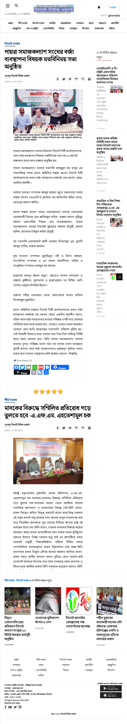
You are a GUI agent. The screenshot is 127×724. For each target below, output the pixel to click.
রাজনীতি (115, 23)
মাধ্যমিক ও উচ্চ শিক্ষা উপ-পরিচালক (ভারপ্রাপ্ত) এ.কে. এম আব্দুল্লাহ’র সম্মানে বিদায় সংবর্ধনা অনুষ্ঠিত (108, 208)
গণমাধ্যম (80, 23)
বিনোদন (85, 28)
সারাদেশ (102, 23)
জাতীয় (52, 23)
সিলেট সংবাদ (38, 23)
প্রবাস (91, 23)
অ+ (76, 78)
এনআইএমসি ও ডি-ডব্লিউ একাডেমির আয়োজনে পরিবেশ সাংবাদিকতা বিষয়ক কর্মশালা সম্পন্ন (107, 75)
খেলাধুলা (73, 28)
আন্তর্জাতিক (66, 23)
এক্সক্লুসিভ (16, 28)
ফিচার (61, 28)
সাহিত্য (112, 28)
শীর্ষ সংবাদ (22, 23)
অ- (83, 78)
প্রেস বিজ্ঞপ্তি (48, 28)
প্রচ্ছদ (10, 23)
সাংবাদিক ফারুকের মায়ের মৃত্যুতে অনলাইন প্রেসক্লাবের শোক (109, 267)
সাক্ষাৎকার (99, 28)
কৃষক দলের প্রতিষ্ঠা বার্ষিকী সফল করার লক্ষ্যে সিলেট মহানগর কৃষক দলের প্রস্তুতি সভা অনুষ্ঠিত (109, 145)
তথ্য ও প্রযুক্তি (32, 28)
